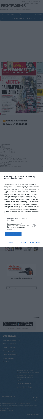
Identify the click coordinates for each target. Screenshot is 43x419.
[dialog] (21, 209)
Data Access (21, 242)
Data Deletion (8, 242)
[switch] (34, 225)
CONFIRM (13, 234)
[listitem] (21, 219)
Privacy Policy (35, 242)
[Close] (38, 177)
